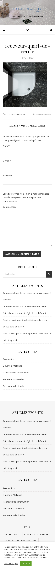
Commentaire (10, 206)
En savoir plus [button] (11, 563)
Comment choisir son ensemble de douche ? (25, 306)
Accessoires (9, 358)
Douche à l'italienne (12, 365)
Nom (6, 145)
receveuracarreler (16, 114)
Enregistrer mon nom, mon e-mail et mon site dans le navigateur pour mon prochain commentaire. (26, 197)
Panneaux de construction (16, 372)
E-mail (7, 160)
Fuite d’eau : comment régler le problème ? (24, 313)
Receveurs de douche (14, 386)
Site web (7, 175)
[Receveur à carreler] (27, 10)
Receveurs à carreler (13, 379)
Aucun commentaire (42, 114)
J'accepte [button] (26, 563)
